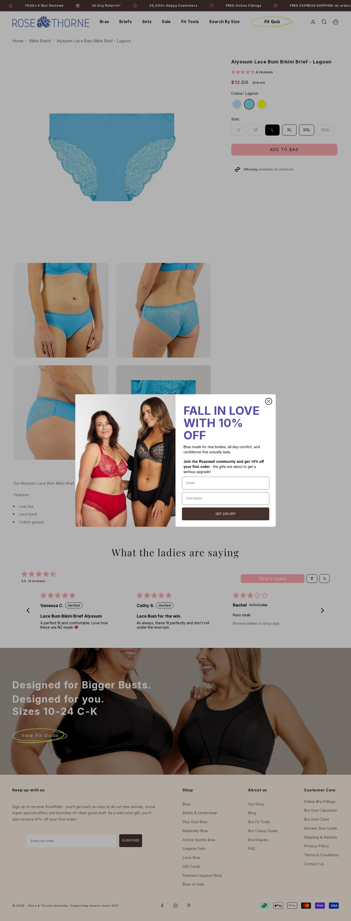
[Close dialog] (268, 401)
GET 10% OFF (226, 514)
